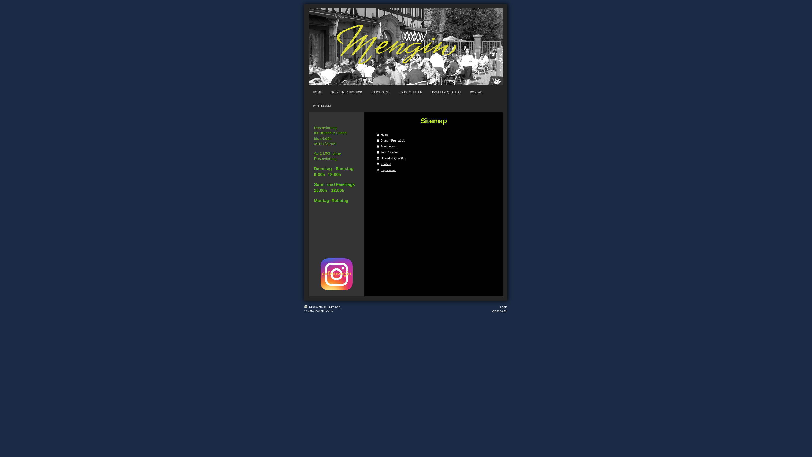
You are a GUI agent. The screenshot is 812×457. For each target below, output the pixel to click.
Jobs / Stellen (390, 152)
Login (504, 306)
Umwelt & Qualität (393, 158)
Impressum (388, 170)
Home (385, 134)
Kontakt (386, 164)
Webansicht (500, 310)
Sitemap (334, 306)
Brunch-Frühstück (393, 140)
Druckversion (318, 306)
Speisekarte (388, 146)
